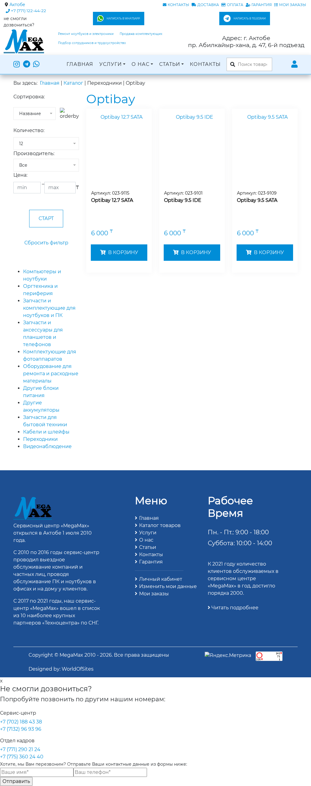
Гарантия (151, 562)
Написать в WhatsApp (123, 18)
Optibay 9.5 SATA (257, 200)
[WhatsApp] (36, 64)
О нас (140, 64)
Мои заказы (154, 594)
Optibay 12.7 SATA (112, 200)
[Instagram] (17, 64)
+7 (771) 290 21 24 (20, 749)
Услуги (110, 64)
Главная (80, 64)
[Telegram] (27, 64)
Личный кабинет (160, 579)
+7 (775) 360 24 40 (21, 757)
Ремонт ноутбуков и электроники (86, 34)
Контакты (205, 64)
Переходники (40, 439)
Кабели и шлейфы (46, 432)
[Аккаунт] (294, 64)
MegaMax (71, 655)
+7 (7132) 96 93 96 (20, 729)
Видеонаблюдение (47, 446)
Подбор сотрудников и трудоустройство (92, 43)
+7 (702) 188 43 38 (21, 722)
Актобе (17, 4)
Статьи (169, 64)
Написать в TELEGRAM (250, 18)
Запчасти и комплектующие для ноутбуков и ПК (49, 308)
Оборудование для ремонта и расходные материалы (50, 373)
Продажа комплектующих (141, 34)
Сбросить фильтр (46, 243)
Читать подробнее (234, 608)
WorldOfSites (78, 669)
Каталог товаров (160, 525)
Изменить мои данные (168, 586)
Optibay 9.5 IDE (182, 200)
